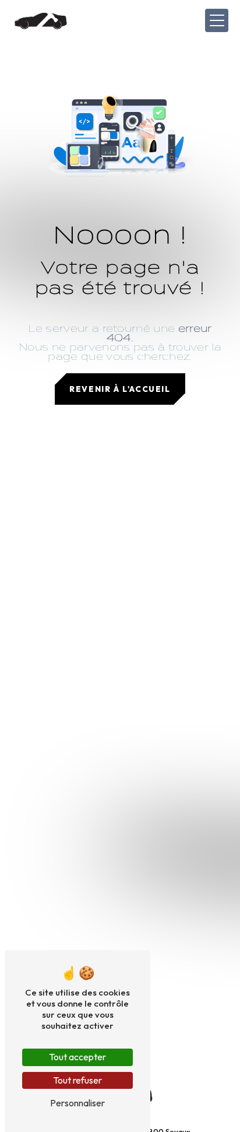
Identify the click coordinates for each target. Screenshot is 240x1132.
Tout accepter (77, 1057)
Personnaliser (77, 1103)
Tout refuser (77, 1080)
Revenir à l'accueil (119, 389)
